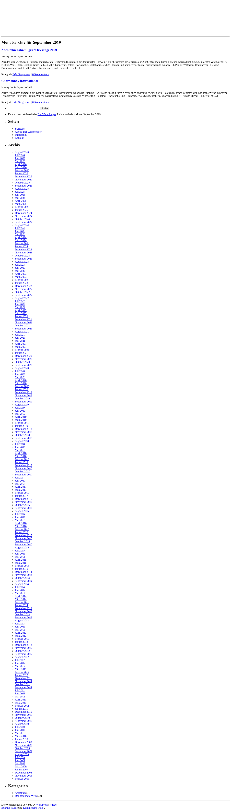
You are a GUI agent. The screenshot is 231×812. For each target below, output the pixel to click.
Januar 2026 (21, 173)
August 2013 (22, 620)
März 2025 (21, 203)
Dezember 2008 (23, 772)
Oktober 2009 (22, 748)
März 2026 (21, 167)
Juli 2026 (20, 155)
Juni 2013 (20, 626)
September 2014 (23, 581)
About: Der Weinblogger (28, 131)
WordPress (42, 804)
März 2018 (21, 456)
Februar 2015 (22, 565)
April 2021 (21, 343)
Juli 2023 (20, 264)
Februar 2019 (22, 422)
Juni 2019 (20, 410)
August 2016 (22, 511)
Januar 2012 (21, 675)
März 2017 (21, 489)
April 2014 (21, 596)
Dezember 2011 (23, 678)
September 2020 (23, 365)
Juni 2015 (20, 553)
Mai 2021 (20, 340)
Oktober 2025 (22, 182)
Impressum (21, 134)
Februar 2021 (22, 349)
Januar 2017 (21, 495)
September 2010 (23, 720)
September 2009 (23, 751)
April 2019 (21, 416)
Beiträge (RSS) (9, 807)
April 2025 (21, 200)
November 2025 (23, 179)
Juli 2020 (20, 371)
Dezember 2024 (23, 213)
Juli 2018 (20, 444)
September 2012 (23, 654)
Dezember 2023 (23, 249)
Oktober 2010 (22, 717)
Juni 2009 (20, 760)
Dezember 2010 (23, 711)
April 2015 (21, 559)
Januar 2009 (21, 769)
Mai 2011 (20, 696)
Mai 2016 (20, 520)
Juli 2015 (20, 550)
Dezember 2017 (23, 465)
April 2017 (21, 486)
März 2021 (21, 346)
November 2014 (23, 574)
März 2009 (21, 766)
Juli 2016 (20, 514)
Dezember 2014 (23, 571)
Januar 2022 (21, 316)
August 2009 (22, 754)
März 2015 (21, 562)
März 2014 (21, 599)
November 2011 (23, 681)
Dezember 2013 (23, 608)
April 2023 (21, 273)
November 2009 (23, 745)
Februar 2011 (22, 705)
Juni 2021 (20, 337)
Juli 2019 (20, 407)
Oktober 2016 (22, 504)
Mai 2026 (20, 161)
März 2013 (21, 635)
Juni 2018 (20, 447)
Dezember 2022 (23, 286)
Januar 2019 (21, 425)
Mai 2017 (20, 483)
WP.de (53, 804)
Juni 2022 (20, 304)
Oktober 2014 (22, 577)
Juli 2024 (20, 228)
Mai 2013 (20, 629)
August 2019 (22, 404)
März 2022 (21, 313)
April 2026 (21, 164)
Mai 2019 (20, 413)
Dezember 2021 (23, 319)
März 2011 (20, 702)
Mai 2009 (20, 763)
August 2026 (22, 152)
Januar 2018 (21, 462)
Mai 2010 (20, 733)
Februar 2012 (22, 672)
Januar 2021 (21, 352)
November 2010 (23, 714)
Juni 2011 (20, 693)
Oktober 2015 (22, 541)
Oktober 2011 (22, 684)
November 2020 (23, 359)
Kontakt (19, 137)
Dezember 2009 (23, 742)
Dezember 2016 (23, 498)
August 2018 (22, 441)
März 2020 (21, 383)
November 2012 (23, 647)
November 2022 (23, 289)
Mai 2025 (20, 197)
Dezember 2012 (23, 644)
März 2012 (21, 669)
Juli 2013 (20, 623)
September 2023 (23, 258)
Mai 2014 (20, 593)
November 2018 (23, 431)
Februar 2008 (22, 778)
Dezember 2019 (23, 392)
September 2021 (23, 328)
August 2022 (22, 298)
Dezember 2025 (23, 176)
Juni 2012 (20, 663)
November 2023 (23, 252)
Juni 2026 (20, 158)
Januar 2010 (21, 739)
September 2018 (23, 438)
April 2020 (21, 380)
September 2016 (23, 508)
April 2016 (21, 523)
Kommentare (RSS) (33, 807)
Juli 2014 (20, 587)
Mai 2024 (20, 234)
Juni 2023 (20, 267)
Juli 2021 (20, 334)
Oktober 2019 (22, 398)
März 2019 (21, 419)
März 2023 (21, 276)
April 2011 (20, 699)
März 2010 (21, 736)
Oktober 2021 (22, 325)
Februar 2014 (22, 602)
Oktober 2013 (22, 614)
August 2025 (22, 188)
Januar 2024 (21, 246)
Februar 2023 (22, 279)
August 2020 (22, 368)
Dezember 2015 (23, 535)
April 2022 (21, 310)
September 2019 (23, 401)
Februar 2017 (22, 492)
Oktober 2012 (22, 650)
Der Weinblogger (47, 114)
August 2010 (22, 723)
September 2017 (23, 474)
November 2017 (23, 468)
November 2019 (23, 395)
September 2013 (23, 617)
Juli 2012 (20, 660)
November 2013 (23, 611)
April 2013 (21, 632)
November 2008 (23, 775)
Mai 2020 (20, 377)
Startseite (20, 128)
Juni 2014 (20, 590)
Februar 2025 (22, 206)
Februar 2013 (22, 638)
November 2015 (23, 538)
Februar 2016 (22, 529)
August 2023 (22, 261)
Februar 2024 (22, 243)
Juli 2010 (20, 726)
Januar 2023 (21, 282)
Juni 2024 (20, 231)
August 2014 (22, 584)
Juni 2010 (20, 730)
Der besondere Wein (26, 795)
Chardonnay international (19, 81)
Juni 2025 (20, 194)
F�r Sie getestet (21, 74)
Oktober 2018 (22, 435)
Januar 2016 (21, 532)
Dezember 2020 (23, 355)
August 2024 (22, 225)
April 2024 (21, 237)
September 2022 (23, 295)
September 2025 (23, 185)
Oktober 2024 (22, 219)
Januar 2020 (21, 389)
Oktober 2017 (22, 471)
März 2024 (21, 240)
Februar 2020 (22, 386)
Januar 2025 (21, 209)
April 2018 (21, 453)
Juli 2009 (20, 757)
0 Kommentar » (40, 74)
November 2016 (23, 501)
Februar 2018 (22, 459)
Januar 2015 (21, 568)
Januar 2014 (21, 605)
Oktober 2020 (22, 362)
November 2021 (23, 322)
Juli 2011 (20, 690)
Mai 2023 (20, 270)
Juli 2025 (20, 191)
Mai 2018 (20, 450)
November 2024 (23, 216)
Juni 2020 (20, 374)
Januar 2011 (21, 708)
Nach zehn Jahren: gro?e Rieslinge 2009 (29, 50)
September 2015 (23, 544)
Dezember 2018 (23, 428)
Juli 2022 (20, 301)
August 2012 (22, 657)
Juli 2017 (20, 477)
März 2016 (21, 526)
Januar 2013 (21, 641)
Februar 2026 (22, 170)
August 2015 (22, 547)
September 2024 (23, 222)
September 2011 (23, 687)
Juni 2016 (20, 517)
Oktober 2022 (22, 292)
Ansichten (20, 792)
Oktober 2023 (22, 255)
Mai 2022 (20, 307)
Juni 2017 (20, 480)
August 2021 (22, 331)
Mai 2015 (20, 556)
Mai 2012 (20, 666)
